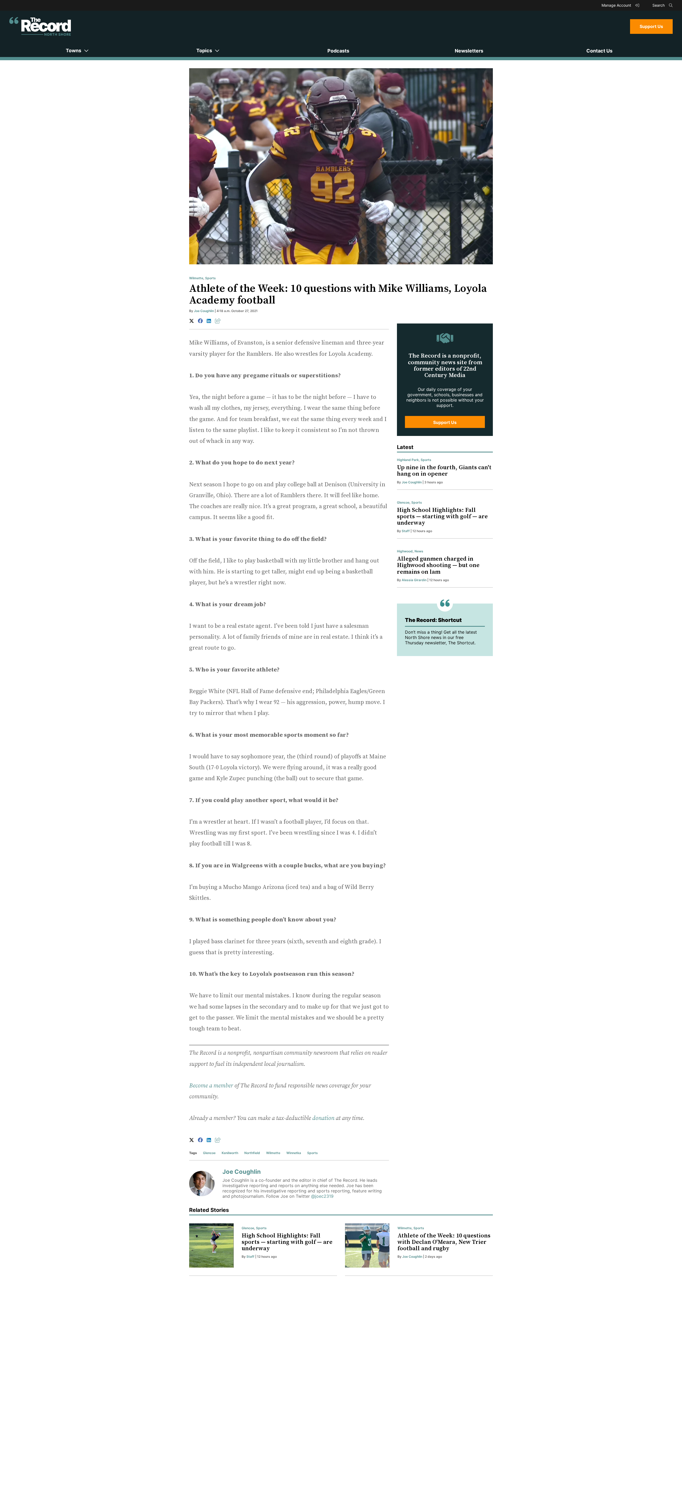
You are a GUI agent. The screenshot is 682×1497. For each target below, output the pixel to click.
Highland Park (408, 460)
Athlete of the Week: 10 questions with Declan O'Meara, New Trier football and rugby (443, 1242)
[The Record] (40, 26)
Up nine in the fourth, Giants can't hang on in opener (444, 471)
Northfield (252, 1153)
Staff (406, 531)
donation (323, 1118)
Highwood (405, 551)
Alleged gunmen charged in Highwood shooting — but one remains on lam (438, 565)
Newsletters (469, 51)
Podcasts (338, 51)
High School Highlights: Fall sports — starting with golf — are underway (442, 517)
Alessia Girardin (414, 580)
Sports (210, 278)
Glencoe (209, 1153)
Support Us (651, 26)
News (419, 551)
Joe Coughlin (204, 311)
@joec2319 (322, 1196)
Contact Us (599, 51)
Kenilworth (230, 1153)
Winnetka (293, 1153)
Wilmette (196, 278)
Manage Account (617, 5)
